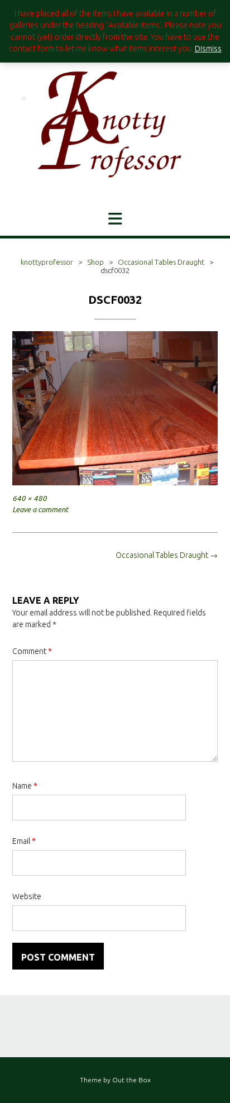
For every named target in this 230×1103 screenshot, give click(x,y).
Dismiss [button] (208, 48)
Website (26, 896)
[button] (115, 219)
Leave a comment (40, 509)
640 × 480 (29, 498)
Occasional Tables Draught (167, 555)
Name (24, 785)
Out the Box (131, 1079)
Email (24, 841)
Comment (32, 651)
